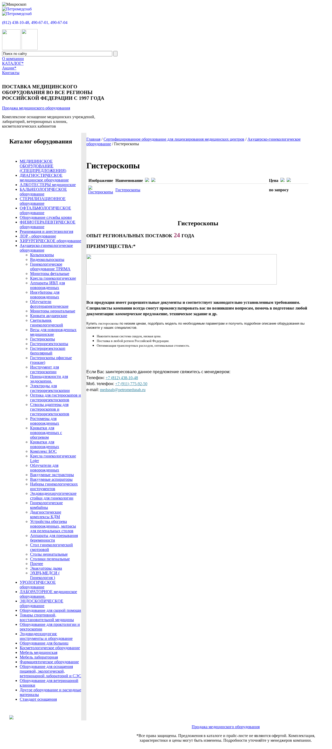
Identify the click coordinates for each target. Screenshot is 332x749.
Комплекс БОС (43, 451)
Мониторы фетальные (49, 273)
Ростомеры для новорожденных (44, 420)
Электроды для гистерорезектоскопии (50, 388)
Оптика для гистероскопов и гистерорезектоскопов (55, 397)
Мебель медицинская (38, 652)
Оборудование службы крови (46, 217)
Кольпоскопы (42, 255)
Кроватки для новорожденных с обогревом (46, 432)
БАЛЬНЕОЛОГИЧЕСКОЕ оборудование (43, 191)
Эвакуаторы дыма (46, 568)
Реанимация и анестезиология (46, 231)
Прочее (36, 563)
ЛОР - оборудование (38, 236)
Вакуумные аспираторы (51, 479)
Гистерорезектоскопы (49, 343)
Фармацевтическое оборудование (49, 662)
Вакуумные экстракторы (52, 474)
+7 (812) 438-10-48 (122, 378)
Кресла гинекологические (53, 278)
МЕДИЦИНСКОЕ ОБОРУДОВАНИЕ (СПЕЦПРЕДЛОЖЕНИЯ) (43, 166)
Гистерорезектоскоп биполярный (47, 350)
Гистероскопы (127, 190)
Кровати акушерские (48, 315)
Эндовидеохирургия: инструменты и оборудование (46, 636)
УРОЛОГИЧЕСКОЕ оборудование (38, 584)
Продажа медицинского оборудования (36, 108)
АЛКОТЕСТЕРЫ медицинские (48, 184)
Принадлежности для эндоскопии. (49, 378)
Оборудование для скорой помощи (50, 610)
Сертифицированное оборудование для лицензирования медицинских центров (173, 139)
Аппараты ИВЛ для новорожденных (47, 285)
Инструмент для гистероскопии (44, 369)
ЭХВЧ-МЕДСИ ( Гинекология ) (45, 575)
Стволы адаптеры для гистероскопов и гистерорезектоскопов (49, 409)
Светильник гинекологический (46, 322)
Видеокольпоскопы (47, 259)
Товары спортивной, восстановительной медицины (47, 617)
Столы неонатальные (49, 554)
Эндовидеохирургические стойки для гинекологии (53, 495)
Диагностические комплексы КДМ (45, 514)
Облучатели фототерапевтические (49, 303)
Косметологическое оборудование (50, 648)
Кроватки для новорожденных (44, 444)
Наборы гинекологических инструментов (54, 486)
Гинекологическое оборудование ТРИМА (50, 266)
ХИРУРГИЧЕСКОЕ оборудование (50, 241)
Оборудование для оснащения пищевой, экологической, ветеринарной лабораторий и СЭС (50, 671)
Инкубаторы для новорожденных (44, 294)
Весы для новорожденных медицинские (53, 332)
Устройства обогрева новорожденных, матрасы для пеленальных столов (53, 526)
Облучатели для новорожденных (44, 467)
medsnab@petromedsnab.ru (123, 389)
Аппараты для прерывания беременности (54, 537)
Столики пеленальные (50, 559)
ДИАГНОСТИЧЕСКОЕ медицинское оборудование (44, 177)
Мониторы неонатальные (52, 311)
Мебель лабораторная (39, 657)
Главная (93, 139)
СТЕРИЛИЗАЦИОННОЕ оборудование (43, 201)
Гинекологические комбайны (46, 505)
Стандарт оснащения (38, 699)
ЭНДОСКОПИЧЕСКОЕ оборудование (41, 603)
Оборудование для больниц (44, 643)
